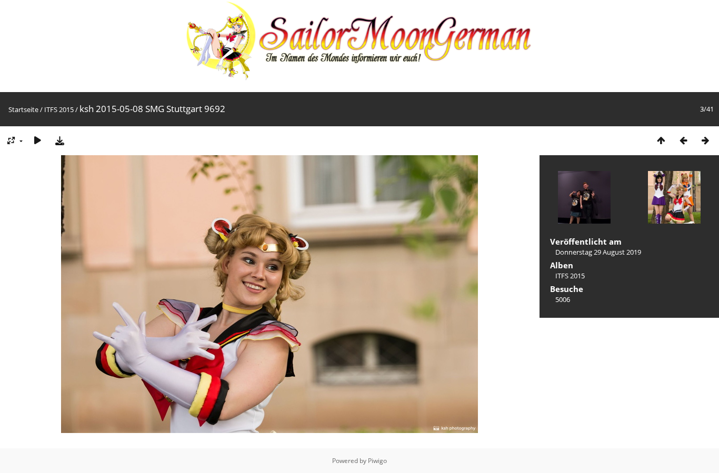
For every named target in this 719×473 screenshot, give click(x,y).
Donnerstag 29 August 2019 (598, 252)
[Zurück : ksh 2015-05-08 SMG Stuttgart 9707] (683, 140)
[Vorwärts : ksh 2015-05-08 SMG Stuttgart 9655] (705, 140)
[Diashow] (37, 140)
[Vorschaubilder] (661, 140)
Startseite (23, 109)
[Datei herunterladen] (59, 140)
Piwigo (377, 460)
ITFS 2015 (59, 109)
